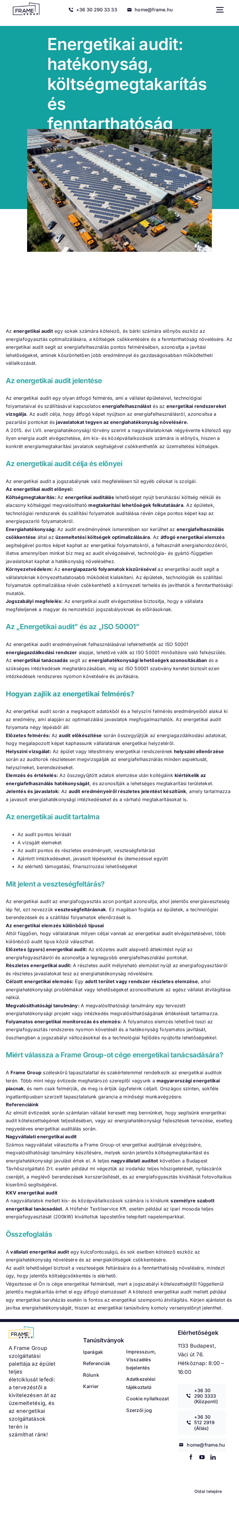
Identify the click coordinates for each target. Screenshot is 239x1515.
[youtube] (202, 1457)
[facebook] (191, 1457)
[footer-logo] (21, 1329)
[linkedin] (213, 1457)
